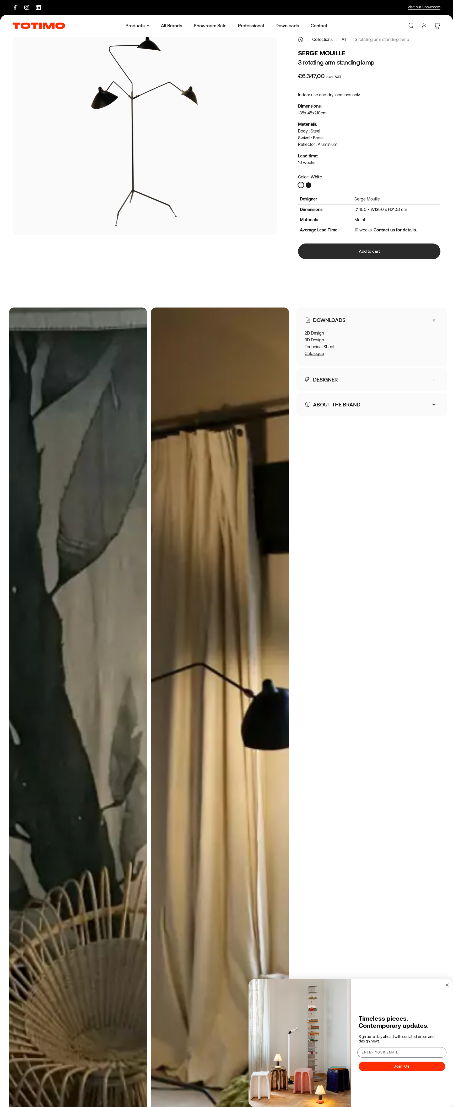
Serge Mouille (322, 53)
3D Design (314, 339)
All (344, 39)
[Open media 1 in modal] (145, 136)
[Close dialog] (447, 985)
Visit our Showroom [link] (424, 7)
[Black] (308, 185)
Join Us (402, 1066)
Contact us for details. (395, 229)
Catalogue (314, 353)
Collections (322, 39)
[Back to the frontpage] (300, 39)
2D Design (314, 333)
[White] (301, 185)
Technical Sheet (320, 346)
